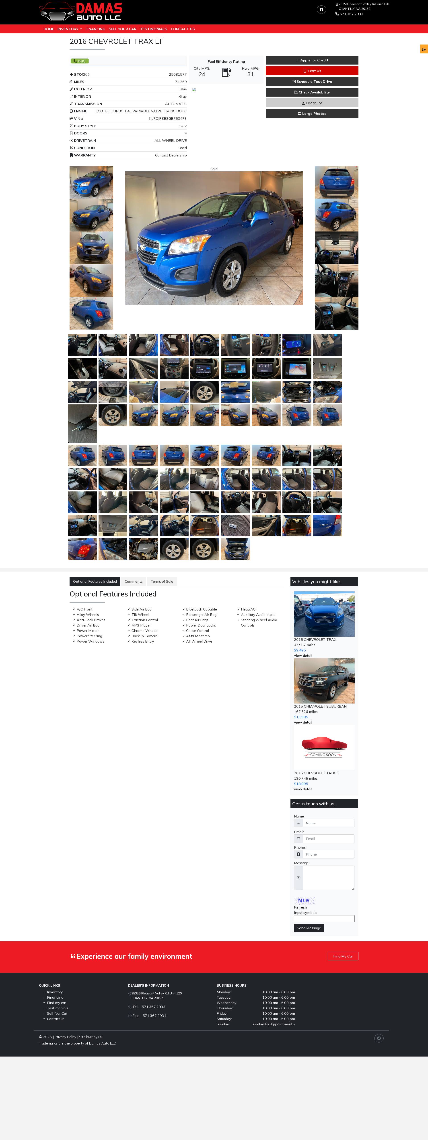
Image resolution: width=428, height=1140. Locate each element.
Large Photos (313, 113)
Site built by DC (91, 1037)
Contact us (183, 29)
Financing (95, 29)
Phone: (300, 847)
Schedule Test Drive (314, 81)
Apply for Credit (313, 60)
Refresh (300, 907)
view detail (303, 655)
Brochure (313, 103)
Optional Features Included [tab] (95, 581)
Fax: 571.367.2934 (149, 1015)
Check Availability (314, 92)
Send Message (309, 928)
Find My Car (343, 956)
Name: (299, 816)
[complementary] (414, 1126)
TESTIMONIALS (153, 29)
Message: (301, 863)
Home (48, 29)
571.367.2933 (351, 14)
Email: (299, 832)
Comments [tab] (134, 581)
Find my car (56, 1002)
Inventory (68, 29)
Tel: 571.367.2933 (148, 1006)
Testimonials (57, 1008)
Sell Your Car (122, 29)
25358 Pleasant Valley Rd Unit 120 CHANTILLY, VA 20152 (364, 6)
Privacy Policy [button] (65, 1037)
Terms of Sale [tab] (162, 581)
